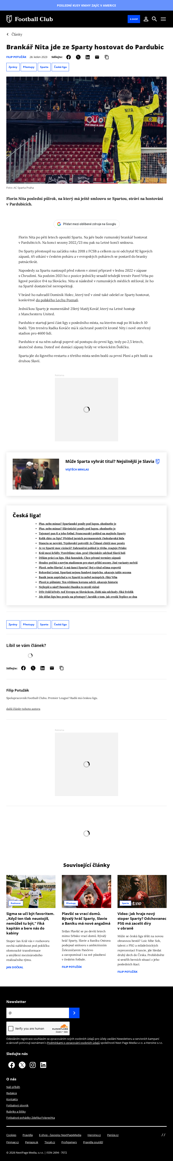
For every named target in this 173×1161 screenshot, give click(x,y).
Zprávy (13, 67)
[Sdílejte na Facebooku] (68, 56)
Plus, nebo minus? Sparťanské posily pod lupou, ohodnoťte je (77, 523)
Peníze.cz (113, 1135)
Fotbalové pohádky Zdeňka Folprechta (30, 1118)
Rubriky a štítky (16, 1111)
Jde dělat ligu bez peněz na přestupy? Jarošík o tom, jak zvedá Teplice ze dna (88, 596)
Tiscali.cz (50, 1142)
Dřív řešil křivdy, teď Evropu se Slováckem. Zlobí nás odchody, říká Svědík (86, 592)
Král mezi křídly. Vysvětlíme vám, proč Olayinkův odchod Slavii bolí (82, 553)
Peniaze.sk (31, 1142)
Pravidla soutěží (93, 1142)
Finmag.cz (12, 1142)
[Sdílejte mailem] (97, 56)
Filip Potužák (16, 57)
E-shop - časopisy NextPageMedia (60, 1135)
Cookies (11, 1135)
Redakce (11, 1093)
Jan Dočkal (14, 967)
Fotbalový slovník (17, 1105)
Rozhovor (16, 903)
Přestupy (28, 67)
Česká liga (60, 67)
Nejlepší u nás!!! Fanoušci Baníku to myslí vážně (69, 587)
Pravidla (28, 1135)
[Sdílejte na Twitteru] (78, 56)
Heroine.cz (94, 1135)
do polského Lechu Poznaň (57, 300)
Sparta (44, 67)
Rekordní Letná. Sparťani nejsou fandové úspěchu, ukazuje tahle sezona (85, 572)
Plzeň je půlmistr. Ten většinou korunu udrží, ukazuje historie (78, 582)
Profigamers (69, 1142)
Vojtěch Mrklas (77, 469)
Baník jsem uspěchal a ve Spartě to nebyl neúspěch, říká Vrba (78, 577)
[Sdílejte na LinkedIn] (88, 56)
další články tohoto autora (23, 709)
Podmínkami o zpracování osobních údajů (73, 1043)
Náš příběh (13, 1087)
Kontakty (12, 1099)
